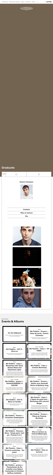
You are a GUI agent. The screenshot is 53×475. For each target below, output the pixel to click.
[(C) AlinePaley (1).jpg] (27, 236)
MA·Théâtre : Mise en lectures (39, 451)
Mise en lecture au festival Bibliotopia (39, 433)
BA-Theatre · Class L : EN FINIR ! (39, 350)
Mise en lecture (26, 213)
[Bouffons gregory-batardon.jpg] (27, 277)
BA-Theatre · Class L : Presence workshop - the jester (14, 450)
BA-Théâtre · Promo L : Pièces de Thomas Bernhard (39, 416)
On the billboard (14, 333)
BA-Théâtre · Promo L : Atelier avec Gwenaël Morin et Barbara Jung (39, 383)
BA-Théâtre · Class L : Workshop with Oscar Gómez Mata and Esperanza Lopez (14, 367)
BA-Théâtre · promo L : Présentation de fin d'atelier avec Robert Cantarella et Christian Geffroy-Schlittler (14, 469)
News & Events (28, 1)
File (26, 216)
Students (22, 1)
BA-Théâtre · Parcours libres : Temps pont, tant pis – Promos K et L (14, 433)
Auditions (33, 1)
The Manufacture (5, 1)
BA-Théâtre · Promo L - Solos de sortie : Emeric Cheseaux (39, 333)
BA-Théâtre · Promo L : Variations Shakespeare (14, 416)
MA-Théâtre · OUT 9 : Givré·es (14, 350)
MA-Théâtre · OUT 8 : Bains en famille (14, 401)
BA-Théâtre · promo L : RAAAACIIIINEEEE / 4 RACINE (14, 383)
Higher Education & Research (14, 1)
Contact (26, 209)
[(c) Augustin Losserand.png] (27, 256)
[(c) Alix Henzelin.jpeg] (27, 298)
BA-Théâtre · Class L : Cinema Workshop (39, 367)
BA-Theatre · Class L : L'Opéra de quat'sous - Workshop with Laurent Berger (39, 400)
